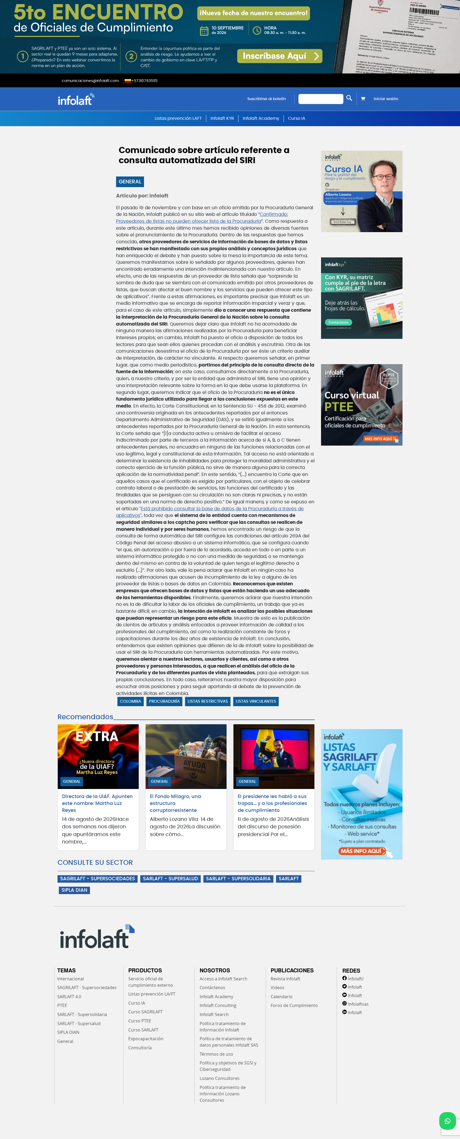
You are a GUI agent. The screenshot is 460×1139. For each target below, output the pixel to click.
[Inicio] (103, 98)
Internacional (70, 979)
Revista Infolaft (285, 979)
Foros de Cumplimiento (294, 1005)
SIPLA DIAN (74, 890)
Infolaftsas (358, 1004)
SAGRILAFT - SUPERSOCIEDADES (97, 879)
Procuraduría (164, 702)
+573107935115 (144, 81)
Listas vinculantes (256, 702)
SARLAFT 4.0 (69, 997)
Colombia (130, 702)
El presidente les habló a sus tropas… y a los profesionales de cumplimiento (272, 803)
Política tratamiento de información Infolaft (223, 1027)
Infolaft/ (356, 979)
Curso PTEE (139, 1021)
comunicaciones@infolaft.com (90, 81)
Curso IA (296, 118)
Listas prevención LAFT (178, 118)
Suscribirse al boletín (266, 99)
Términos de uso (216, 1054)
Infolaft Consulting (218, 1005)
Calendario (282, 997)
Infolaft (355, 987)
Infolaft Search (214, 1014)
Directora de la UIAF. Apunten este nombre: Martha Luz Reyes (97, 803)
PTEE (62, 1005)
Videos (277, 987)
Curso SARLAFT (143, 1030)
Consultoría (140, 1048)
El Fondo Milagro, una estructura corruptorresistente (175, 803)
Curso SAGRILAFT (145, 1012)
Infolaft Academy (261, 118)
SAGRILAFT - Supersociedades (87, 987)
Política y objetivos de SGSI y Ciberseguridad (228, 1066)
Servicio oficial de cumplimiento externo (150, 982)
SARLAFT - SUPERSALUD (170, 879)
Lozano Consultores (220, 1078)
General (130, 181)
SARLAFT (289, 879)
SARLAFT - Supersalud (79, 1023)
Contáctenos (212, 987)
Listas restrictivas (208, 702)
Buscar (349, 98)
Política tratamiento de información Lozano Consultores (223, 1093)
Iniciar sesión (386, 99)
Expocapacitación (145, 1039)
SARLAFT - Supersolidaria (82, 1014)
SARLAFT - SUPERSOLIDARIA (238, 879)
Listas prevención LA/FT (151, 994)
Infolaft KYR (222, 118)
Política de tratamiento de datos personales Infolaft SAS (229, 1042)
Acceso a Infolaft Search (223, 979)
